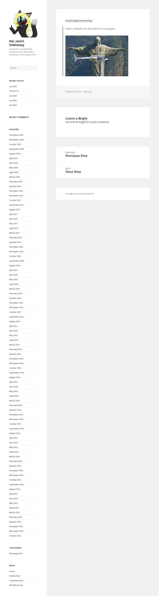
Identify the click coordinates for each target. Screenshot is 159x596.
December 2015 (16, 302)
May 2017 (13, 223)
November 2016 (16, 251)
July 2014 (13, 382)
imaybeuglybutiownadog (78, 20)
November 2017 (16, 195)
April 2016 (14, 284)
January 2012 (15, 522)
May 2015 (13, 335)
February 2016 (15, 293)
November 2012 (16, 475)
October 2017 (15, 200)
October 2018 (15, 144)
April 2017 (14, 228)
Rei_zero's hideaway (16, 43)
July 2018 (13, 158)
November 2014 (16, 363)
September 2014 (16, 372)
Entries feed (14, 576)
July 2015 (13, 326)
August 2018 (14, 153)
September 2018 (16, 149)
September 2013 (16, 428)
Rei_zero (88, 91)
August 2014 (14, 377)
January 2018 (15, 186)
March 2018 (14, 177)
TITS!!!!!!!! (14, 91)
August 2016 (14, 265)
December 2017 (16, 191)
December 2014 (16, 358)
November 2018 (16, 139)
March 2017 (14, 233)
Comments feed (16, 580)
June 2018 (13, 163)
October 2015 (15, 312)
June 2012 (13, 498)
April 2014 (14, 396)
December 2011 (16, 526)
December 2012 (16, 470)
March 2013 (14, 456)
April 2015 (14, 340)
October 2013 (15, 424)
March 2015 (14, 344)
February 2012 (15, 517)
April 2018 (14, 172)
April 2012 (14, 508)
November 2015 (16, 307)
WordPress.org (16, 585)
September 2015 (16, 316)
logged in (84, 121)
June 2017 (13, 219)
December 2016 (16, 247)
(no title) (13, 86)
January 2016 (15, 298)
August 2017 (14, 209)
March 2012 (14, 512)
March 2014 (14, 400)
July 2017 (13, 214)
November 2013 (16, 419)
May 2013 (13, 447)
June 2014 (13, 386)
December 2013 (16, 414)
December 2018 (16, 135)
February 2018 (15, 181)
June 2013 (13, 442)
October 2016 (15, 256)
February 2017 (15, 237)
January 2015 (15, 354)
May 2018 (13, 167)
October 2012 (15, 480)
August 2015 (14, 321)
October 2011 (15, 535)
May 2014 (13, 391)
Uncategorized (15, 553)
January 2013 (15, 466)
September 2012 (16, 484)
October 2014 (15, 368)
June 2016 (13, 275)
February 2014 (15, 405)
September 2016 (16, 261)
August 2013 (14, 433)
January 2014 (15, 410)
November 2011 (16, 531)
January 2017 (15, 242)
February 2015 (15, 349)
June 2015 (13, 330)
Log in (12, 571)
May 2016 (13, 279)
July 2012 (13, 494)
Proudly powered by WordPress (79, 193)
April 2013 (14, 452)
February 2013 (15, 461)
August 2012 (14, 489)
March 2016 (14, 289)
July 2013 (13, 438)
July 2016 (13, 270)
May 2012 (13, 503)
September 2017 (16, 205)
